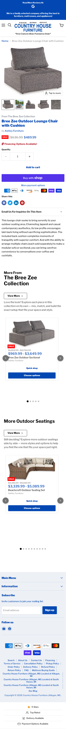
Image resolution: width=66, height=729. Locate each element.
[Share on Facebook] (4, 202)
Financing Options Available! (20, 144)
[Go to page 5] (38, 401)
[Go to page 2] (30, 401)
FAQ (26, 670)
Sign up (49, 610)
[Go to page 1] (28, 401)
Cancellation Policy (33, 663)
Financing (50, 660)
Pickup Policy (52, 663)
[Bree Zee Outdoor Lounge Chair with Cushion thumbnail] (8, 104)
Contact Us (36, 660)
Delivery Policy (30, 667)
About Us (22, 660)
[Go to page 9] (42, 549)
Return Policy (14, 670)
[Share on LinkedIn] (16, 202)
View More (14, 295)
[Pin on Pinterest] (22, 202)
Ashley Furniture (14, 130)
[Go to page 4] (36, 401)
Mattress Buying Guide (43, 670)
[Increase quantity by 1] (29, 156)
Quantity (6, 149)
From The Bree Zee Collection (18, 116)
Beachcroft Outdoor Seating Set (26, 490)
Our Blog (33, 691)
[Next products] (60, 358)
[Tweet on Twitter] (10, 202)
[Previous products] (6, 358)
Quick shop (32, 368)
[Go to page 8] (40, 549)
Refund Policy (48, 667)
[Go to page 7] (37, 549)
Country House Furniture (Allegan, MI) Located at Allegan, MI (31, 674)
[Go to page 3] (33, 401)
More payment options (33, 185)
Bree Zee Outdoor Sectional (24, 357)
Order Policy (14, 667)
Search (11, 660)
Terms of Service (12, 663)
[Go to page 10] (45, 549)
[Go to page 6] (34, 549)
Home (5, 41)
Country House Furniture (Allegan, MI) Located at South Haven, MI (31, 680)
